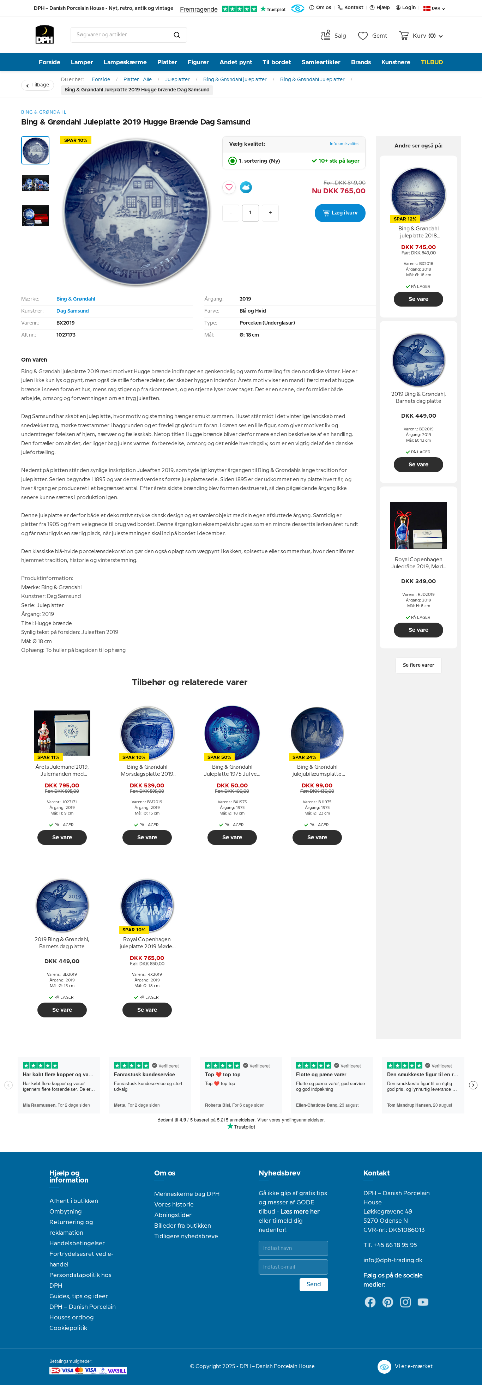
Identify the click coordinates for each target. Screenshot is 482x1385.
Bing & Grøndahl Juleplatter (312, 79)
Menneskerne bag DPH (187, 1194)
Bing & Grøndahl (75, 299)
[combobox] (129, 35)
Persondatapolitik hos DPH (80, 1280)
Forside (49, 62)
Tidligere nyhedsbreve (186, 1236)
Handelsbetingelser (77, 1243)
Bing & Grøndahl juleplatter (235, 79)
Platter (167, 62)
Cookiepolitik (68, 1328)
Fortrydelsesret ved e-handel (81, 1259)
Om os (164, 1173)
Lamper (82, 62)
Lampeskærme (125, 62)
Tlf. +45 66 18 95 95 (390, 1245)
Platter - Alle (137, 79)
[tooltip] (62, 771)
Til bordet (277, 62)
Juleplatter (177, 79)
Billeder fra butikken (182, 1226)
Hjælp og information (69, 1177)
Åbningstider (173, 1215)
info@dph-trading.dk (392, 1260)
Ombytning (65, 1212)
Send (314, 1284)
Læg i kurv (345, 213)
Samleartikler (321, 62)
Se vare (62, 837)
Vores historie (174, 1205)
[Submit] (176, 35)
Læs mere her (300, 1212)
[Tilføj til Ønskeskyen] (246, 187)
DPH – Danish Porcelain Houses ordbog (82, 1312)
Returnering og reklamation (71, 1228)
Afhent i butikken (73, 1201)
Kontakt (376, 1173)
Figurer (198, 62)
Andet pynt (235, 62)
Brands (361, 62)
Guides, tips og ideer (78, 1296)
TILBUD (432, 62)
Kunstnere (395, 62)
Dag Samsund (72, 311)
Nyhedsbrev (280, 1173)
